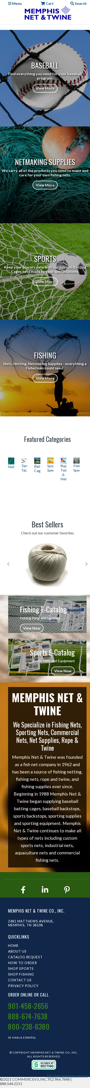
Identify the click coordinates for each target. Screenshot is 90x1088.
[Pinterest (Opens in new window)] (67, 889)
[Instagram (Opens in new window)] (45, 889)
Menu (16, 3)
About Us (17, 951)
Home (13, 946)
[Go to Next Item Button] (86, 564)
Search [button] (80, 3)
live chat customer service (67, 1075)
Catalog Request (25, 957)
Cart (49, 3)
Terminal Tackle (24, 468)
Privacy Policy (23, 986)
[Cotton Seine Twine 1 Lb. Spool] (47, 564)
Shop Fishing (21, 974)
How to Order (22, 963)
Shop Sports (21, 969)
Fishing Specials (76, 468)
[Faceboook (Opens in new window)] (23, 889)
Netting (11, 466)
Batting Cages (37, 468)
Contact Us (20, 980)
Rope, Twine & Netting (63, 472)
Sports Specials (50, 468)
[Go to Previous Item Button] (8, 564)
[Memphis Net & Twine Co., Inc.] (47, 13)
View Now (31, 628)
